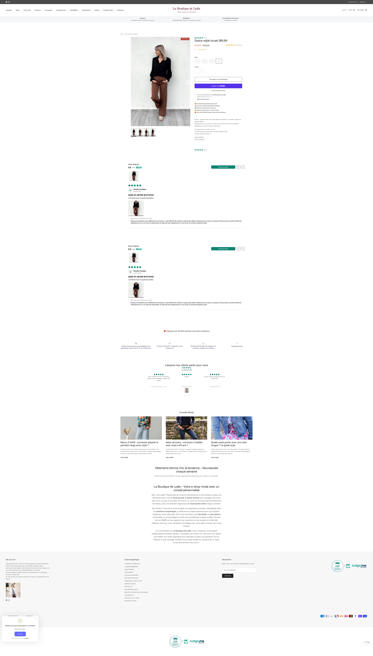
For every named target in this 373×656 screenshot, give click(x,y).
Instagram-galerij (130, 583)
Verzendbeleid (129, 569)
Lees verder (124, 457)
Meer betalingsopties (218, 90)
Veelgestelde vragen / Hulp (133, 581)
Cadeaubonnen (61, 10)
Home (121, 34)
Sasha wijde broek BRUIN (131, 34)
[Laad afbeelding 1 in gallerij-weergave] (160, 81)
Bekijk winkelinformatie (203, 99)
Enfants (96, 10)
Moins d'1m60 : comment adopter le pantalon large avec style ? (139, 444)
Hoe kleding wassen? (131, 589)
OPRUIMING (74, 10)
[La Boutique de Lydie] (186, 10)
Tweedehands (86, 10)
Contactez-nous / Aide (132, 598)
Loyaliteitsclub (129, 595)
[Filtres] (238, 167)
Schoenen (37, 10)
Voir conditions (184, 2)
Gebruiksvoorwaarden (132, 578)
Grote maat (27, 10)
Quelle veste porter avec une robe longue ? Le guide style (228, 444)
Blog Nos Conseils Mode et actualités (136, 592)
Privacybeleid (129, 572)
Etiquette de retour (130, 600)
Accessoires (48, 10)
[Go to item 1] (134, 176)
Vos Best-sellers (108, 10)
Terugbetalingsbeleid (131, 566)
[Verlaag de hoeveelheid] (196, 71)
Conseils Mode (186, 412)
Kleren (18, 10)
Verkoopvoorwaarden (131, 575)
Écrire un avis (223, 167)
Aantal (197, 67)
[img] (186, 368)
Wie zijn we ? (129, 586)
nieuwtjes (9, 10)
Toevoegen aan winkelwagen (218, 79)
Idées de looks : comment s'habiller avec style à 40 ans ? (184, 444)
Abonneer (228, 576)
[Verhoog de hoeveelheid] (204, 71)
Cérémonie (120, 10)
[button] (199, 38)
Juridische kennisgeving (132, 563)
